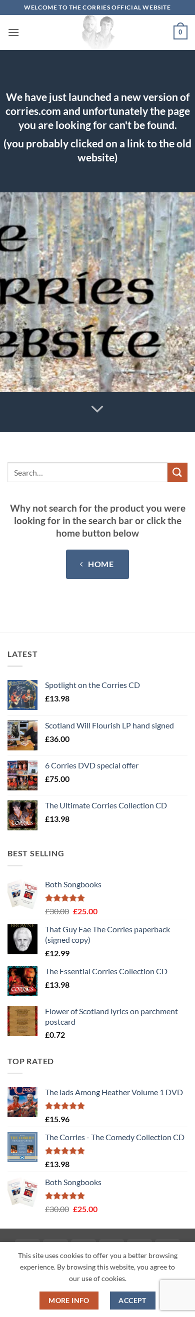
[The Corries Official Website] (97, 32)
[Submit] (178, 472)
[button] (14, 32)
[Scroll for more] (97, 410)
